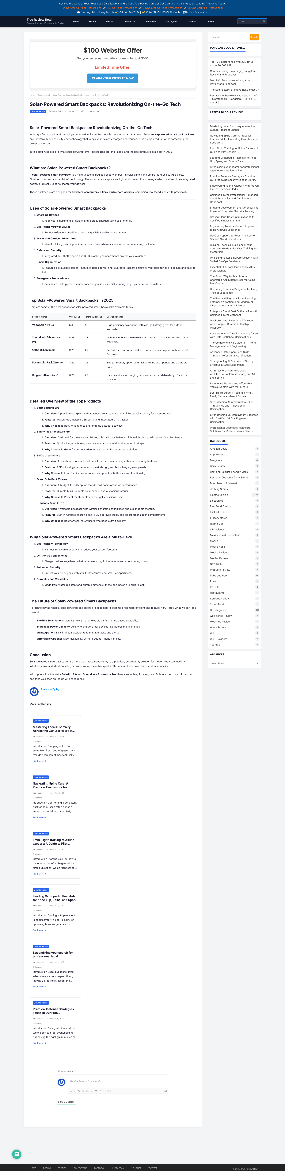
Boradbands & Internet (223, 483)
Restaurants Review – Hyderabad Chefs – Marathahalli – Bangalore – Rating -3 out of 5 (234, 99)
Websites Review (220, 621)
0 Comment (95, 111)
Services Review (219, 598)
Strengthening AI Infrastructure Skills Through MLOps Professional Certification (232, 406)
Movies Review (219, 558)
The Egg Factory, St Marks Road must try (234, 89)
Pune (213, 581)
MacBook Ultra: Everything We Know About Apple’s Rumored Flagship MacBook (231, 324)
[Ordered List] (87, 1091)
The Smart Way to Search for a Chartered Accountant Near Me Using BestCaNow (232, 280)
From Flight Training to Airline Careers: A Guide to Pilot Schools (53, 843)
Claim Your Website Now (113, 78)
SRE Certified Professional (122, 7)
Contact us (80, 1168)
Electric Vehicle (219, 494)
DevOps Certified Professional (84, 7)
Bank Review (217, 466)
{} (108, 1091)
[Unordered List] (92, 1091)
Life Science (217, 529)
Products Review (220, 569)
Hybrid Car (216, 523)
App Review (217, 454)
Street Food (217, 604)
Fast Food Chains (220, 506)
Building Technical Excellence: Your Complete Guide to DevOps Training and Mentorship (234, 248)
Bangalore (216, 460)
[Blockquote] (96, 1091)
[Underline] (79, 1091)
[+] (112, 1091)
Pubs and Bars (219, 575)
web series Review (221, 615)
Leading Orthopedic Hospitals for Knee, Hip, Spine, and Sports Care (55, 899)
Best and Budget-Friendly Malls (229, 471)
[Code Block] (100, 1091)
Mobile (214, 540)
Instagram (118, 1168)
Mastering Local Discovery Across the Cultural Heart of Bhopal (52, 730)
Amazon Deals (218, 448)
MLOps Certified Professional (205, 7)
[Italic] (75, 1091)
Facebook (99, 1168)
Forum (47, 1168)
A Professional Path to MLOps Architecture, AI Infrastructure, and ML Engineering (233, 374)
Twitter (152, 1168)
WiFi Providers (218, 638)
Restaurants (217, 592)
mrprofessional (39, 736)
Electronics (216, 500)
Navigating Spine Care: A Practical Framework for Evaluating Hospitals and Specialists (50, 789)
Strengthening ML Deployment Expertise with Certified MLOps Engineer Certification (234, 418)
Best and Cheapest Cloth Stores (229, 477)
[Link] (104, 1091)
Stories (62, 1168)
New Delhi (216, 563)
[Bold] (71, 1091)
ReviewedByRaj (56, 111)
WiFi (212, 633)
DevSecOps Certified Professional (163, 7)
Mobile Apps (217, 546)
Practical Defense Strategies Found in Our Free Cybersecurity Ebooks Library (54, 1012)
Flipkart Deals (218, 512)
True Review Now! (39, 19)
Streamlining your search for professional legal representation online (53, 956)
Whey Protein (218, 627)
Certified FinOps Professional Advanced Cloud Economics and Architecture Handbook (234, 198)
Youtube (215, 644)
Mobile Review (218, 552)
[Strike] (83, 1091)
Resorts (214, 587)
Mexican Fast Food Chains (226, 535)
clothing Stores (219, 489)
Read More (39, 761)
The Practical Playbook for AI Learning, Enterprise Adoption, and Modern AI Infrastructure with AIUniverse (233, 302)
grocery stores (218, 517)
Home (32, 95)
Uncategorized (43, 95)
